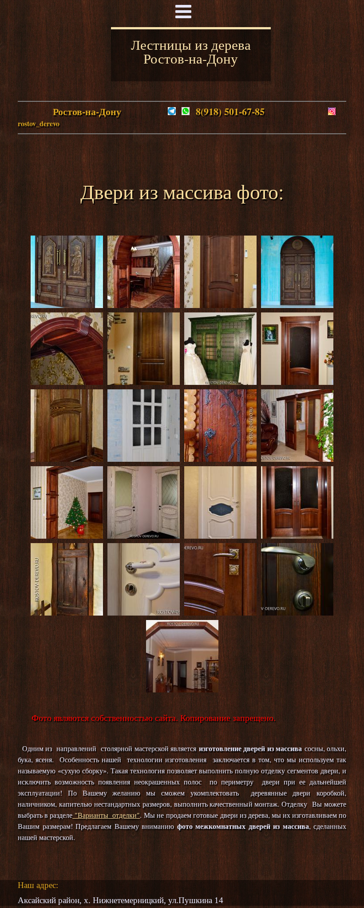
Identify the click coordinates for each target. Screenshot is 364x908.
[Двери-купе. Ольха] (297, 458)
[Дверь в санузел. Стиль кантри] (67, 612)
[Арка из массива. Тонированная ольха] (182, 689)
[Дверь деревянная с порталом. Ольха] (143, 381)
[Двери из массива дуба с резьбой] (67, 304)
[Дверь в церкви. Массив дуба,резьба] (297, 304)
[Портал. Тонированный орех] (67, 535)
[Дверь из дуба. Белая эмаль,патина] (220, 535)
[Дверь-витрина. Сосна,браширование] (220, 381)
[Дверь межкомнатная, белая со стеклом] (143, 458)
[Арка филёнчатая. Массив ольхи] (143, 304)
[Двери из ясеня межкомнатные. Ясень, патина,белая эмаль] (143, 535)
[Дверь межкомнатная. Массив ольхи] (220, 304)
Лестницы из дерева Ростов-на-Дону (191, 51)
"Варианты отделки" (106, 815)
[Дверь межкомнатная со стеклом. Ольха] (297, 381)
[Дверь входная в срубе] (220, 458)
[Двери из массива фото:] (143, 612)
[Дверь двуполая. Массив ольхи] (297, 535)
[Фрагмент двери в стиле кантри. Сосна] (67, 458)
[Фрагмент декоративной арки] (67, 381)
